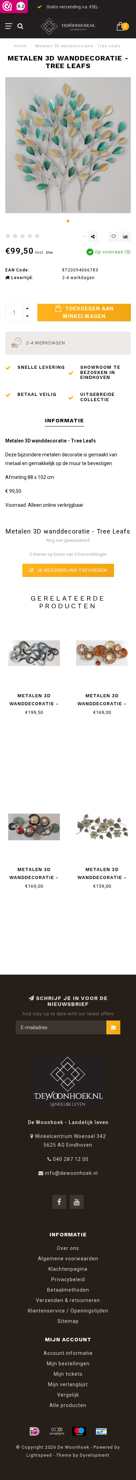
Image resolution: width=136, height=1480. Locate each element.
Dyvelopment (94, 1455)
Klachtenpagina (68, 1269)
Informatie (64, 420)
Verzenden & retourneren (68, 1300)
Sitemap (68, 1321)
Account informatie (68, 1353)
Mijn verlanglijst (68, 1384)
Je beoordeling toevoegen (71, 570)
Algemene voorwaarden (68, 1258)
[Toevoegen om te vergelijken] (125, 236)
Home (20, 46)
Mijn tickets (68, 1374)
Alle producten (68, 1405)
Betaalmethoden (68, 1290)
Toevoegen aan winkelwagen (88, 312)
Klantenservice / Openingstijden (68, 1311)
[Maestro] (79, 1431)
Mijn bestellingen (68, 1363)
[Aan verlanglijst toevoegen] (113, 236)
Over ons (68, 1248)
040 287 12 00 (71, 1159)
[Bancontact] (101, 1431)
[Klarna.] (57, 1431)
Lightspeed (39, 1455)
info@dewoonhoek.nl (71, 1173)
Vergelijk (68, 1395)
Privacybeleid (68, 1279)
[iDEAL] (34, 1431)
